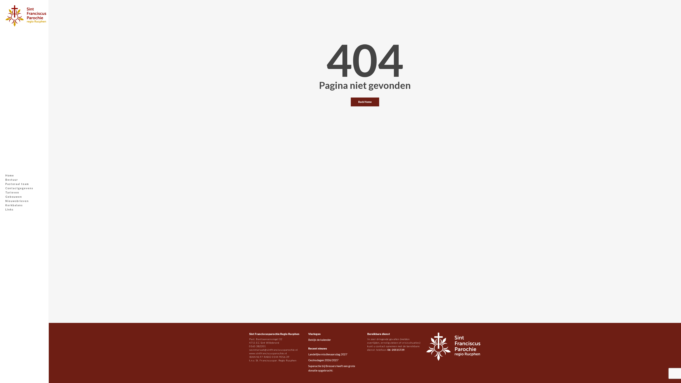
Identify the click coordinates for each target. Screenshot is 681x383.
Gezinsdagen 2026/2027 (323, 360)
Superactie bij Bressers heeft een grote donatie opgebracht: (331, 368)
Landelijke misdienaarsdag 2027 (327, 354)
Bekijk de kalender (319, 339)
